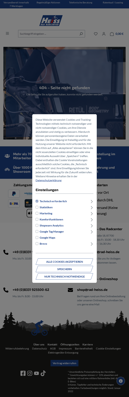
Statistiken (46, 207)
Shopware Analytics (51, 225)
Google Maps (47, 237)
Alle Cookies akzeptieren (64, 261)
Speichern (64, 268)
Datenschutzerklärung (48, 180)
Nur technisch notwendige (64, 276)
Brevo (43, 243)
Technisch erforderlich (53, 201)
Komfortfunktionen (51, 219)
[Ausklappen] (91, 201)
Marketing (46, 213)
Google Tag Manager (52, 231)
